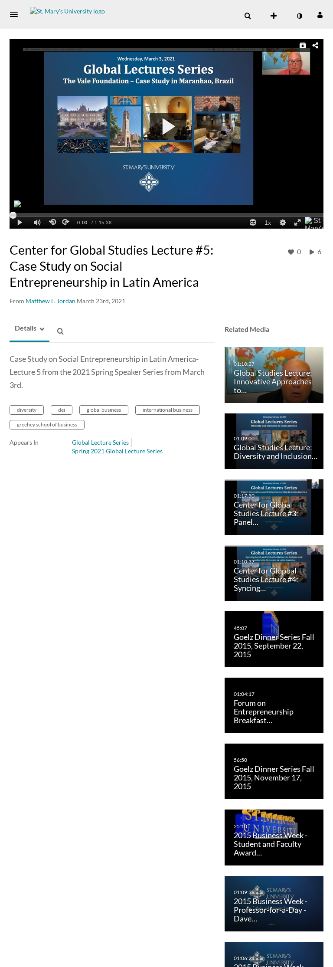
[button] (16, 14)
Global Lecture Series (100, 442)
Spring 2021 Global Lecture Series (117, 451)
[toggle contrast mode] (299, 16)
